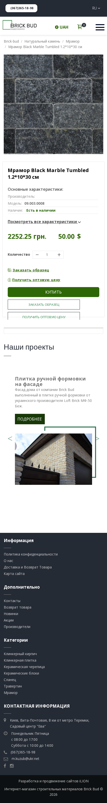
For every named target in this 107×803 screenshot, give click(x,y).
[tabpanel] (53, 431)
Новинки (11, 613)
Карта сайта (14, 573)
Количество (19, 254)
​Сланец (10, 679)
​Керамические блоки (21, 673)
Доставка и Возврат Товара (28, 567)
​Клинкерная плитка (20, 660)
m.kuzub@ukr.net (25, 758)
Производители (17, 626)
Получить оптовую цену (36, 279)
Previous (9, 436)
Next (97, 436)
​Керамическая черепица (24, 666)
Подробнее (29, 419)
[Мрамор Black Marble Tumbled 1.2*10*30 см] (53, 104)
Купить (53, 292)
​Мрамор (11, 692)
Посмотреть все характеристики (43, 221)
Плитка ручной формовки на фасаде (50, 381)
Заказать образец (31, 270)
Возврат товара (17, 607)
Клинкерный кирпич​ (20, 653)
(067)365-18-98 (21, 8)
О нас (8, 560)
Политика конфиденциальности (31, 554)
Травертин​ (13, 686)
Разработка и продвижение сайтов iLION (53, 781)
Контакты (12, 600)
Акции (9, 620)
